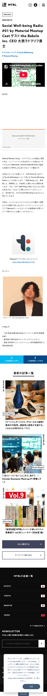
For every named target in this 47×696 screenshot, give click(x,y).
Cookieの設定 (23, 694)
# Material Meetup (10, 56)
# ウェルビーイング (9, 52)
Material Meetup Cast (7, 150)
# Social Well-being (25, 52)
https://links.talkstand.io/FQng (23, 262)
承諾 (31, 686)
